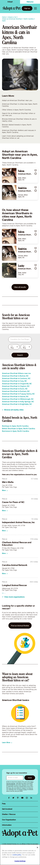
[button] (35, 170)
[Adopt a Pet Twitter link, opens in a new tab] (14, 798)
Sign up (27, 8)
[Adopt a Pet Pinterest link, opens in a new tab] (18, 798)
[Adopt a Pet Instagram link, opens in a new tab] (27, 798)
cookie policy (16, 855)
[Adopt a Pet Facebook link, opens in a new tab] (9, 798)
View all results (20, 287)
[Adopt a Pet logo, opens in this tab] (20, 835)
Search (20, 355)
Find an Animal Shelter (20, 626)
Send (30, 778)
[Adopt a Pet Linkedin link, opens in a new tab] (31, 798)
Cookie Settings (20, 861)
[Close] (37, 847)
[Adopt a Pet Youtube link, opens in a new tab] (23, 798)
